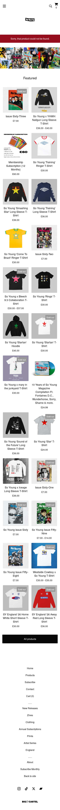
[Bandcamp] (41, 789)
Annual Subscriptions (30, 729)
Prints (30, 736)
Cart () (30, 696)
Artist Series (30, 743)
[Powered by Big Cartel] (30, 802)
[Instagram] (19, 789)
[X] (33, 789)
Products (30, 675)
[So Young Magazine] (30, 19)
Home (30, 668)
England (30, 750)
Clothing (30, 722)
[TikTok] (26, 789)
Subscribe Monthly (30, 769)
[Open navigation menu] (4, 6)
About (30, 762)
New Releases (30, 708)
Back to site (30, 776)
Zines (30, 715)
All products (30, 639)
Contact (30, 689)
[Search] (50, 6)
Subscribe (30, 682)
